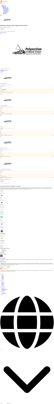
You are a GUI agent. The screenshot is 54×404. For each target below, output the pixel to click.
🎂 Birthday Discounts (6, 11)
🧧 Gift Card (4, 13)
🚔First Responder (5, 12)
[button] (27, 349)
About (1, 33)
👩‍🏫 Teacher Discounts (5, 8)
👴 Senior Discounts (5, 9)
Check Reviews (4, 32)
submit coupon (2, 252)
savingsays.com (4, 403)
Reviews (3, 5)
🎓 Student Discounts (5, 7)
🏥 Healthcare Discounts (6, 10)
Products (1, 32)
